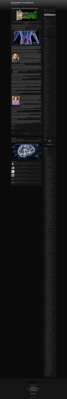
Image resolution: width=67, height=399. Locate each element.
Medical (14, 128)
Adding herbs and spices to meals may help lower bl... (49, 355)
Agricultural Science (46, 39)
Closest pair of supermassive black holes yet (48, 168)
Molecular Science (46, 96)
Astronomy (45, 44)
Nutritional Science (46, 100)
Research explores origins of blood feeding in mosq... (48, 295)
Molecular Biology (46, 95)
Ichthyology (45, 85)
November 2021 (48, 156)
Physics (45, 109)
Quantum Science (46, 117)
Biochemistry (45, 50)
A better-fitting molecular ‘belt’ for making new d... (49, 271)
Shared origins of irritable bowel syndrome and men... (49, 372)
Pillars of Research (46, 27)
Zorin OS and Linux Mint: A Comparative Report (20, 166)
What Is (45, 133)
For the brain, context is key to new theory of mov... (49, 211)
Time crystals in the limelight (48, 367)
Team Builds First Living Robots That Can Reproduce (49, 170)
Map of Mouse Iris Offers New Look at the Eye (49, 276)
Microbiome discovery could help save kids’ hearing (49, 357)
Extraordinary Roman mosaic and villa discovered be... (49, 194)
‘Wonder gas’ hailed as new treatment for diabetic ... (48, 324)
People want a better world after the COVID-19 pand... (49, 184)
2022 (45, 153)
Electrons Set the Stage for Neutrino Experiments (48, 197)
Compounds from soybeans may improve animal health (49, 214)
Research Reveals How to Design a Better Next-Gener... (49, 269)
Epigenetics (45, 77)
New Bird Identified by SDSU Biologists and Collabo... (48, 331)
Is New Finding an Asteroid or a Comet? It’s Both (49, 302)
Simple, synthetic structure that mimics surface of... (49, 259)
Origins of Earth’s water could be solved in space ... (49, 158)
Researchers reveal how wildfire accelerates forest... (49, 293)
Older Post (40, 132)
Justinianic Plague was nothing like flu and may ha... (49, 228)
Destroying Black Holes (48, 191)
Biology (45, 54)
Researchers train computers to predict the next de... (49, 288)
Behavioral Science (46, 49)
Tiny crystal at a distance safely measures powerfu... (49, 343)
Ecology (45, 71)
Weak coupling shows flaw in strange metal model (48, 362)
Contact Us (45, 30)
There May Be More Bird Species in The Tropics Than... (49, 264)
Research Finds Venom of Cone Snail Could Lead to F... (49, 256)
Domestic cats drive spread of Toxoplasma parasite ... (49, 329)
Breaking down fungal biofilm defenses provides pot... (48, 305)
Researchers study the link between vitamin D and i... (48, 245)
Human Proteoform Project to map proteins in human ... (49, 273)
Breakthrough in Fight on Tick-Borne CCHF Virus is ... (49, 244)
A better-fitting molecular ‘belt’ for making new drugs (21, 174)
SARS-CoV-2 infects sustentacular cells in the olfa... (49, 209)
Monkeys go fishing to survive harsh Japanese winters (49, 186)
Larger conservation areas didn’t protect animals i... (49, 292)
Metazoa (45, 91)
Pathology (45, 105)
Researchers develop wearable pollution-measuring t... (49, 249)
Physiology (45, 110)
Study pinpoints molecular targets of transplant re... (49, 341)
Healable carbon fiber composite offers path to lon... (49, 368)
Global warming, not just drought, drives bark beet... (49, 219)
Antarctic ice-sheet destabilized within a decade (49, 242)
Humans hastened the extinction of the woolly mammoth (49, 321)
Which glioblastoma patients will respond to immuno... (49, 164)
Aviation (45, 48)
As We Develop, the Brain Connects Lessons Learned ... (49, 290)
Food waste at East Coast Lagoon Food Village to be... (49, 266)
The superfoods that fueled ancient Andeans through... (49, 173)
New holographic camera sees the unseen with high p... (49, 250)
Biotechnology (45, 58)
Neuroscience (45, 99)
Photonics (45, 108)
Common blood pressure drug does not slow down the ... (49, 278)
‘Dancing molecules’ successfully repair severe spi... (49, 323)
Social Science (46, 123)
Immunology (45, 86)
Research (45, 118)
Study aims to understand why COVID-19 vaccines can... (49, 163)
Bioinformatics (45, 53)
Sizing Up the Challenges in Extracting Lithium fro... (48, 181)
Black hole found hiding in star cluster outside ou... (49, 333)
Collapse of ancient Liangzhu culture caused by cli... (48, 203)
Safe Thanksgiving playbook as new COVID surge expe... (49, 297)
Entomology (45, 73)
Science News (17, 128)
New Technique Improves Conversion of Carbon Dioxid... (49, 257)
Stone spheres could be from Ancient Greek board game (22, 170)
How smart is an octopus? (48, 229)
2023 (45, 152)
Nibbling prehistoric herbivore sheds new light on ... (49, 183)
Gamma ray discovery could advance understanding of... (49, 338)
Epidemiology (45, 76)
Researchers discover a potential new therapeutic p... (49, 159)
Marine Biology (46, 87)
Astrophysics (45, 45)
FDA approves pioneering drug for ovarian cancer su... (49, 175)
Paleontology (45, 104)
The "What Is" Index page (47, 21)
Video (44, 131)
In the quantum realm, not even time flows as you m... (49, 192)
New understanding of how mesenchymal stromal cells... (49, 314)
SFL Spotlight (45, 122)
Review (45, 119)
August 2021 (47, 375)
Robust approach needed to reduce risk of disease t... (48, 208)
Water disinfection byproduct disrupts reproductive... (48, 206)
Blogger (35, 397)
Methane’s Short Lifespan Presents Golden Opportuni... (49, 340)
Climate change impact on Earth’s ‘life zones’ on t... (49, 285)
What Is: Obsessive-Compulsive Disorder (17, 139)
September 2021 (48, 374)
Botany (45, 59)
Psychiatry (45, 113)
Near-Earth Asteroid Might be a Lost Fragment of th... (49, 317)
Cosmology (45, 68)
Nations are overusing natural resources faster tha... (49, 237)
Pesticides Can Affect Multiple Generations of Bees (49, 176)
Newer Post (13, 132)
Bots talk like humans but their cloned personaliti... (49, 171)
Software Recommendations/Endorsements (49, 26)
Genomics (45, 82)
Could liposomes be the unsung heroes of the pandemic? (49, 307)
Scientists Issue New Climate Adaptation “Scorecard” (48, 360)
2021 (45, 154)
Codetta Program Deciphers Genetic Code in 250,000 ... (49, 353)
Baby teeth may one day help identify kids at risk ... (49, 336)
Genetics (45, 81)
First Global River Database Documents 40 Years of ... (48, 359)
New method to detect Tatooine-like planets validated (49, 328)
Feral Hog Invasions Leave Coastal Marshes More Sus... (49, 262)
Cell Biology (45, 62)
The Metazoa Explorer (47, 22)
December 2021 (48, 155)
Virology (45, 132)
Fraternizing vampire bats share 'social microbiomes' (49, 268)
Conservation (45, 67)
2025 (45, 150)
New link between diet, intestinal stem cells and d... (49, 238)
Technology (45, 128)
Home (27, 132)
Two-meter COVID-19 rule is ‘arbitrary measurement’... (48, 217)
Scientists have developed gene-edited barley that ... (49, 286)
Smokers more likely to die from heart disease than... (49, 235)
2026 (45, 149)
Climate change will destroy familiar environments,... (48, 298)
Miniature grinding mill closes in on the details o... (49, 161)
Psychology (45, 114)
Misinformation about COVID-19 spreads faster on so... (49, 199)
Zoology (45, 136)
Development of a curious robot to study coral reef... (49, 335)
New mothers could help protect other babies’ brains (49, 240)
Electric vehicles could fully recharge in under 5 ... (48, 310)
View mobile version (26, 133)
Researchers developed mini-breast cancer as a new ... (49, 188)
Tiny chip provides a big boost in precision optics (49, 309)
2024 (45, 151)
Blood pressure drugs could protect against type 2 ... (48, 312)
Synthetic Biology (46, 127)
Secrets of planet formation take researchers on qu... (49, 204)
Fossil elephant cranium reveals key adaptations (49, 352)
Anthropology (45, 40)
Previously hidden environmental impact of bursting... (49, 247)
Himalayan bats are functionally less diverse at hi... (49, 201)
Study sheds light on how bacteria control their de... (49, 280)
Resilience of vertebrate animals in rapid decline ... (49, 252)
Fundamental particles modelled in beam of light (49, 226)
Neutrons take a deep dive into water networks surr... (49, 364)
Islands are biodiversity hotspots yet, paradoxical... (49, 224)
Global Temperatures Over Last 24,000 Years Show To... (49, 326)
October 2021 (47, 373)
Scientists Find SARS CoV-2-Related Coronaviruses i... (48, 216)
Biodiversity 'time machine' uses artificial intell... (49, 348)
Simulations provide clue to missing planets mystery (48, 300)
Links (44, 35)
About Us (45, 31)
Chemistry (45, 63)
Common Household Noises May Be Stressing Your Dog (49, 350)
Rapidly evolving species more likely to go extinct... (49, 345)
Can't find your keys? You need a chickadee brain (49, 347)
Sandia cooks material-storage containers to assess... (49, 274)
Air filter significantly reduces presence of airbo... (48, 281)
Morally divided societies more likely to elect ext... (49, 190)
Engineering (45, 72)
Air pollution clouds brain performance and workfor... (49, 283)
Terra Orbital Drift (47, 232)
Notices (45, 18)
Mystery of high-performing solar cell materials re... (49, 223)
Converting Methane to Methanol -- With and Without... (49, 365)
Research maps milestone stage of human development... (49, 261)
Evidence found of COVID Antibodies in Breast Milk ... (49, 316)
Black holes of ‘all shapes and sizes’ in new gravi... (49, 370)
